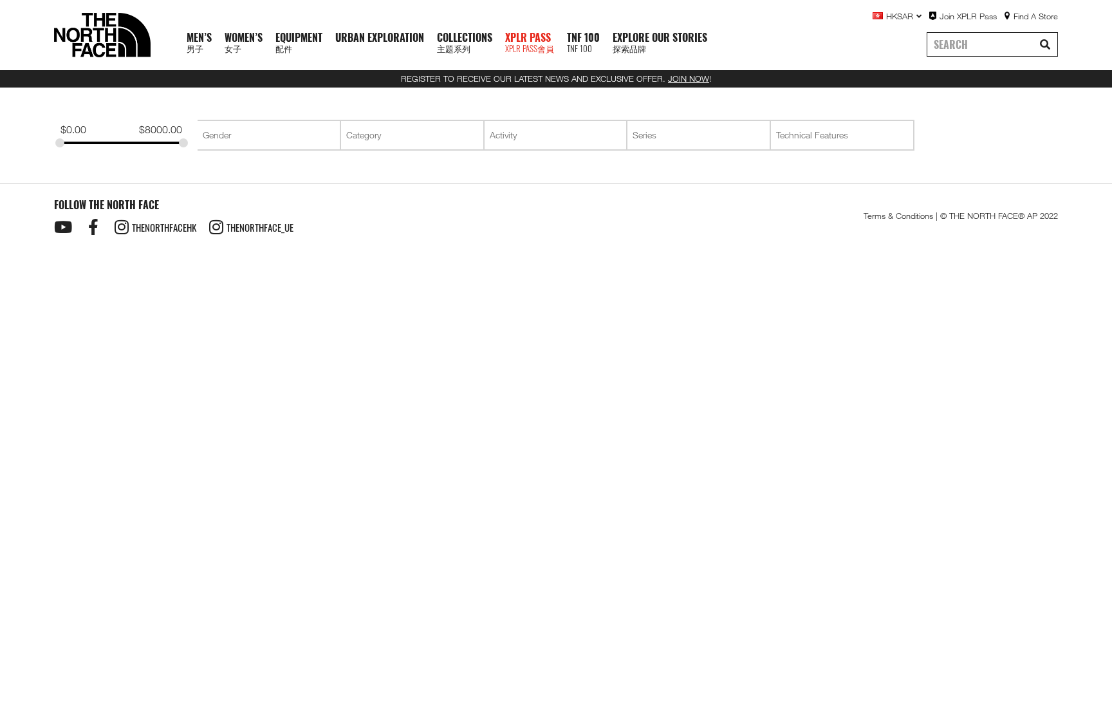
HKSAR (899, 16)
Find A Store (1036, 16)
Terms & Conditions (898, 215)
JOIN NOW (688, 78)
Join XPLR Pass (968, 16)
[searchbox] (270, 135)
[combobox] (269, 135)
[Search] (1045, 44)
